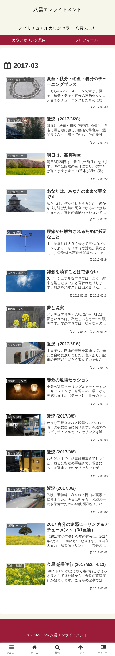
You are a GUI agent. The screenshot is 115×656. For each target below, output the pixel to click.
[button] (104, 632)
